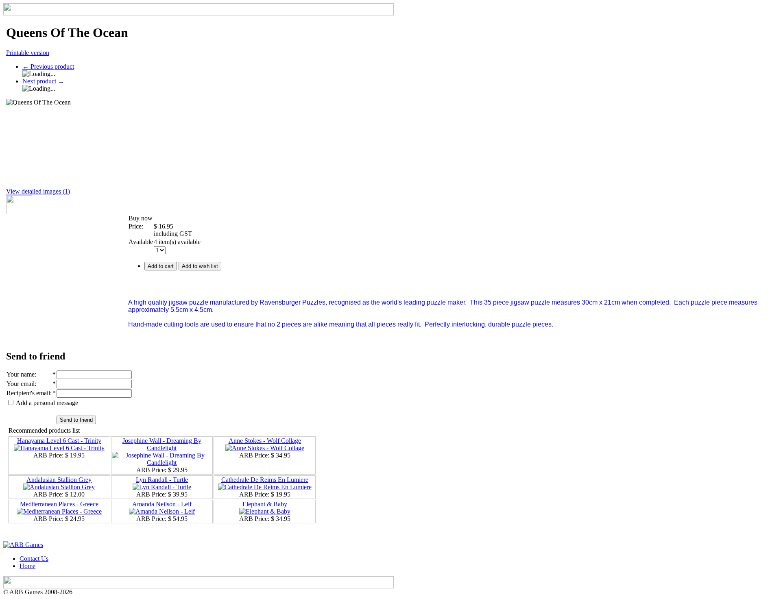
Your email (21, 383)
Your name (21, 374)
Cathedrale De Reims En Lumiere (264, 479)
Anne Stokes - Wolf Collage (265, 440)
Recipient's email (28, 393)
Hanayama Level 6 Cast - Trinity (59, 440)
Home (27, 565)
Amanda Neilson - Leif (162, 504)
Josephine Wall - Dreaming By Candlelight (161, 444)
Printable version (27, 52)
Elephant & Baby (264, 504)
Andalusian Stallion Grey (59, 479)
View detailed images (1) (38, 191)
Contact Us (34, 558)
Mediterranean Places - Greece (59, 504)
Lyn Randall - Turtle (162, 479)
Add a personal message (46, 402)
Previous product (48, 66)
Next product (43, 81)
